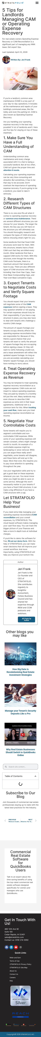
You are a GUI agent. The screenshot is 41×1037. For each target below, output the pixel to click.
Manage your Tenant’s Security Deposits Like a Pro (20, 712)
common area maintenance (18, 218)
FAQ (11, 981)
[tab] (20, 562)
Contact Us (14, 974)
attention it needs (11, 170)
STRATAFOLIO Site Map (18, 967)
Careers (12, 977)
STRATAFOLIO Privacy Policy (20, 964)
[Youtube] (16, 947)
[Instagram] (21, 947)
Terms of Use (14, 961)
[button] (35, 776)
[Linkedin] (11, 947)
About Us (13, 971)
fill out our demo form (17, 541)
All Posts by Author (26, 619)
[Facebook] (7, 947)
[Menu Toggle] (37, 2)
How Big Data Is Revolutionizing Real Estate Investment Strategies (20, 672)
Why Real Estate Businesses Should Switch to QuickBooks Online (20, 752)
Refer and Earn (15, 958)
